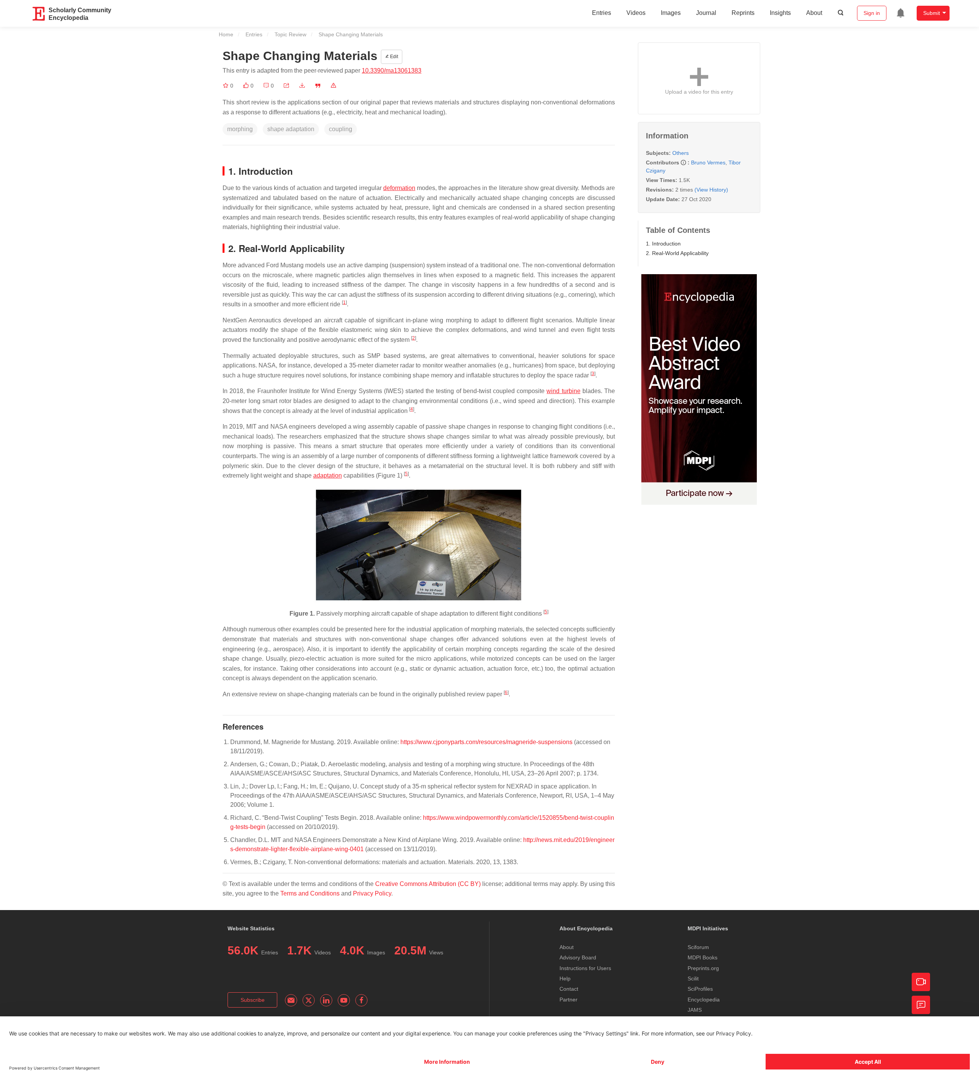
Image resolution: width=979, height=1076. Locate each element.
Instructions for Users (585, 968)
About (814, 13)
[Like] (246, 86)
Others (680, 153)
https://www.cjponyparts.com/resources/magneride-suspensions (486, 742)
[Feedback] (921, 1005)
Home (226, 34)
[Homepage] (39, 14)
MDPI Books (702, 957)
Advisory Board (577, 957)
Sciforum (698, 947)
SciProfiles (700, 989)
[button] (286, 86)
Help (565, 978)
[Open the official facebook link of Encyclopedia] (361, 1000)
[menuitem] (900, 13)
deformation (399, 188)
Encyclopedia (704, 999)
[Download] (302, 86)
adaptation (327, 475)
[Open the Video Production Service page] (921, 982)
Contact (568, 989)
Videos (636, 13)
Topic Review (290, 34)
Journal (706, 13)
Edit (393, 56)
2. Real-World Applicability (677, 253)
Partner (568, 999)
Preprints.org (703, 968)
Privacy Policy (372, 893)
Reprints (743, 13)
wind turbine (563, 391)
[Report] (333, 86)
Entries (601, 13)
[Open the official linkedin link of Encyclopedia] (326, 1000)
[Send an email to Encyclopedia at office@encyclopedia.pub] (291, 1000)
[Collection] (226, 86)
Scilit (693, 978)
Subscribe (253, 1000)
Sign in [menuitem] (872, 13)
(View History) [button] (711, 190)
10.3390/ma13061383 (391, 70)
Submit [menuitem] (931, 13)
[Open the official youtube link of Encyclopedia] (344, 1000)
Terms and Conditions (310, 893)
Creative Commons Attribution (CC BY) (428, 884)
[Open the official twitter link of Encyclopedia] (308, 1000)
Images (671, 13)
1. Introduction (663, 244)
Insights (780, 13)
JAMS (695, 1010)
